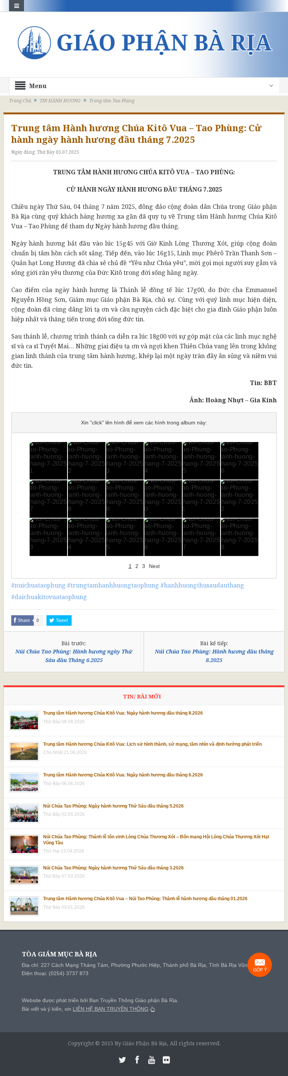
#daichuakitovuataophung (49, 597)
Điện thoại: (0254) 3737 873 (55, 973)
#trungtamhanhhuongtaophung (113, 585)
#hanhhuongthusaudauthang (202, 585)
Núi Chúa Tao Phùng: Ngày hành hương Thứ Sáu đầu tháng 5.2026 (113, 806)
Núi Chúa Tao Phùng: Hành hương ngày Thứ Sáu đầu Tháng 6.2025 (73, 655)
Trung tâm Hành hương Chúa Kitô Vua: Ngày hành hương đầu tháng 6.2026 (123, 775)
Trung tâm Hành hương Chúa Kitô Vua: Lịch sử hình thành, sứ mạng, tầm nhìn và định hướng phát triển (152, 744)
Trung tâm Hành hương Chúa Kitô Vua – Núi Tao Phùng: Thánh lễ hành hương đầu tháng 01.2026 (145, 898)
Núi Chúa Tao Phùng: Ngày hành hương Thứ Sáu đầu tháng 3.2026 (113, 868)
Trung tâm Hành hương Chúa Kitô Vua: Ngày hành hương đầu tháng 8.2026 (123, 713)
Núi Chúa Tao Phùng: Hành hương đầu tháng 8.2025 (214, 655)
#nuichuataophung (38, 585)
